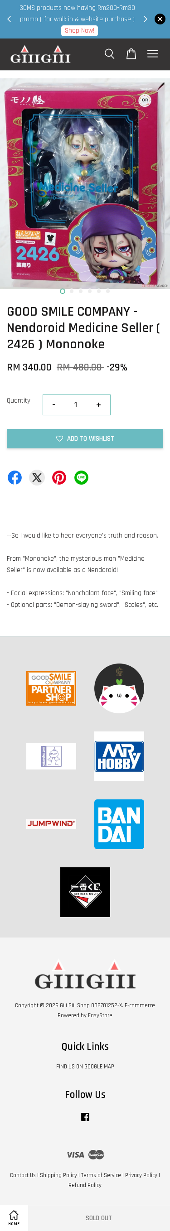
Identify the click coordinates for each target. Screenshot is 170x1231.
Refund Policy (85, 1185)
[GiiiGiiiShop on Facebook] (85, 1121)
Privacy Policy (141, 1175)
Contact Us (23, 1175)
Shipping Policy (58, 1175)
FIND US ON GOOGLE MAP (85, 1066)
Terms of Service (101, 1175)
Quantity (18, 400)
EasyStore (100, 1015)
